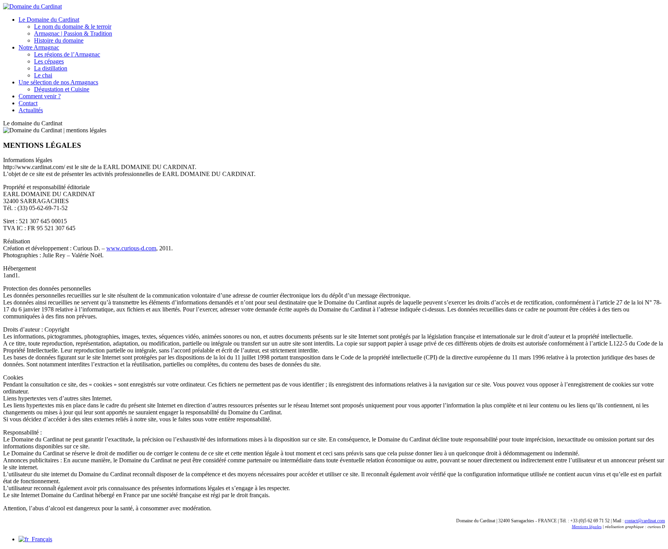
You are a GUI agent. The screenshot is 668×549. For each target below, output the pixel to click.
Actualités (31, 110)
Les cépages (49, 61)
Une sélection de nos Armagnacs (58, 82)
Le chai (43, 75)
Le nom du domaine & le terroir (72, 26)
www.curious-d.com (131, 248)
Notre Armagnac (39, 47)
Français (40, 539)
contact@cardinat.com (645, 520)
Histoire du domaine (59, 40)
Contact (28, 103)
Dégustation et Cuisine (61, 89)
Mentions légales (587, 526)
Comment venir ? (40, 96)
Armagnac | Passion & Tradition (73, 33)
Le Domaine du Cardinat (49, 19)
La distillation (50, 68)
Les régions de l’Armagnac (67, 54)
